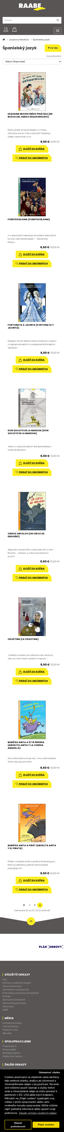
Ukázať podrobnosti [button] (18, 1125)
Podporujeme (9, 1046)
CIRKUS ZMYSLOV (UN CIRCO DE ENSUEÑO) (26, 535)
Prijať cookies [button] (46, 1124)
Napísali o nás (10, 1029)
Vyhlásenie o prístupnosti (16, 989)
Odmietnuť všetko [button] (49, 1072)
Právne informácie (12, 986)
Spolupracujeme (11, 1052)
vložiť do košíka (34, 148)
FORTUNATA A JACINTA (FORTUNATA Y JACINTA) (31, 326)
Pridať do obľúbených (33, 158)
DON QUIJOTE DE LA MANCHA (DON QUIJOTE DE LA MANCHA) (28, 432)
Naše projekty (9, 1049)
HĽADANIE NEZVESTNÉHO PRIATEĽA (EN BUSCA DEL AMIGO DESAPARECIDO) (30, 115)
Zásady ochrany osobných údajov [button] (38, 1113)
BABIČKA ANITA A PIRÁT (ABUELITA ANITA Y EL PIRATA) (32, 847)
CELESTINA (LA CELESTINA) (23, 639)
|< (24, 905)
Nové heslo (8, 1006)
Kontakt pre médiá (12, 1023)
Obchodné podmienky (14, 1003)
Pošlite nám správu (12, 1056)
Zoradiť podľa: (53, 56)
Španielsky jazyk (41, 39)
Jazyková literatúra (19, 39)
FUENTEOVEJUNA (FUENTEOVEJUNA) (29, 219)
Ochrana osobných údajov (17, 982)
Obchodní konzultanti (14, 999)
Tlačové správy (10, 1026)
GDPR (5, 1009)
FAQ (4, 979)
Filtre (54, 48)
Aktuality (7, 1033)
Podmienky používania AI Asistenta (21, 993)
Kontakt (6, 996)
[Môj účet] (5, 29)
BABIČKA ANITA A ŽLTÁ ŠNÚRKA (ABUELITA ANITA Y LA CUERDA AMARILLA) (26, 745)
